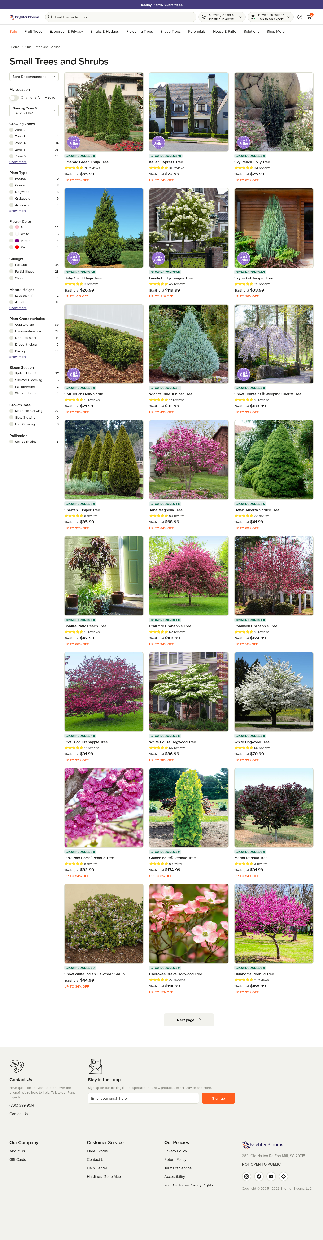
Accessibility (174, 1176)
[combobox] (34, 76)
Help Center (97, 1168)
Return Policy (175, 1159)
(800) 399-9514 (21, 1105)
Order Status (97, 1151)
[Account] (300, 17)
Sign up (218, 1098)
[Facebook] (259, 1176)
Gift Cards (17, 1159)
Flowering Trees (139, 31)
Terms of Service (178, 1168)
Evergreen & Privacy (66, 31)
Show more (18, 162)
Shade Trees (170, 31)
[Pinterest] (283, 1176)
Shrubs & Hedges (104, 31)
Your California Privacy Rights (188, 1185)
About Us (17, 1151)
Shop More (276, 31)
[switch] (14, 98)
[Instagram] (246, 1176)
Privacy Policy (175, 1151)
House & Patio (224, 31)
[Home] (24, 17)
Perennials (196, 31)
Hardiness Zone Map (104, 1176)
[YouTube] (271, 1176)
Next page (185, 1020)
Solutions (251, 31)
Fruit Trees (33, 31)
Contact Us (18, 1114)
